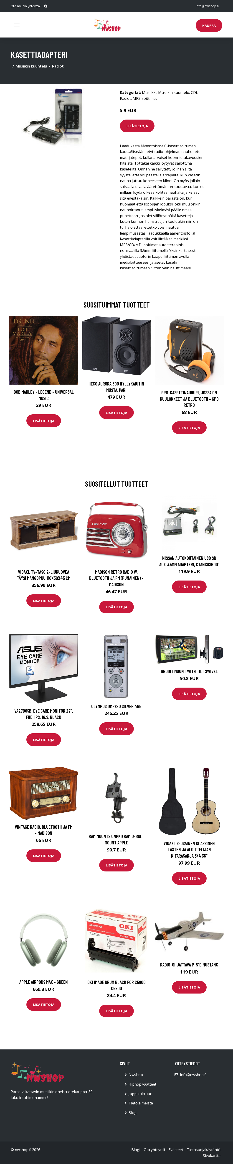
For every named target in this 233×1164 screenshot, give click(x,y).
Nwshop (136, 1074)
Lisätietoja (137, 126)
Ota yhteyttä (154, 1149)
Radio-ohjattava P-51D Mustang (189, 964)
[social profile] (45, 6)
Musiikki (149, 92)
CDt (194, 92)
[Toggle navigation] (17, 25)
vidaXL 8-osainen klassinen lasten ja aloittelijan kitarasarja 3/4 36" (189, 849)
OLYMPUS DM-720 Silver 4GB (116, 706)
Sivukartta (211, 1155)
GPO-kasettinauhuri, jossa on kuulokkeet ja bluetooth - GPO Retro (189, 399)
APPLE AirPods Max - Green (43, 982)
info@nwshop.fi (207, 6)
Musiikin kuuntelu (31, 66)
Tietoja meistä (141, 1103)
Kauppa (209, 25)
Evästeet (176, 1149)
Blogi (133, 1112)
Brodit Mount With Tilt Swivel (189, 671)
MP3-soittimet (145, 98)
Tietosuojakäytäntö (203, 1149)
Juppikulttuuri (140, 1093)
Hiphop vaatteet (142, 1084)
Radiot (58, 66)
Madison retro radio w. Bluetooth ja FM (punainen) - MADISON (116, 578)
